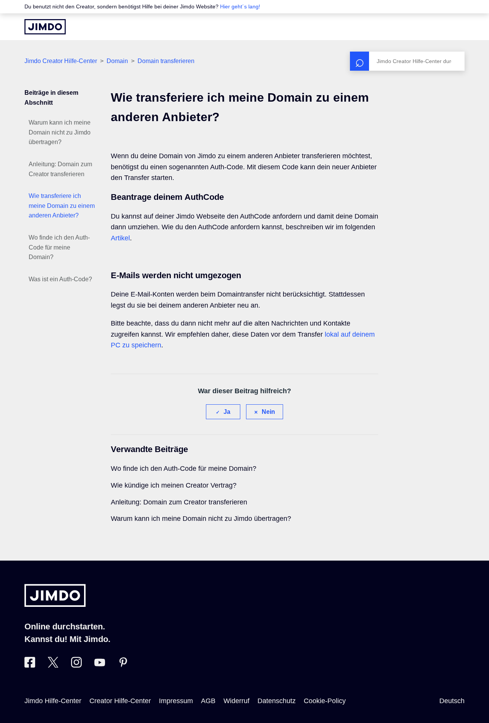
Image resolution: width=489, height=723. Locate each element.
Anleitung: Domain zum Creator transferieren (60, 169)
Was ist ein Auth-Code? (60, 279)
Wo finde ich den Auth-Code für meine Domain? (59, 247)
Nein (268, 412)
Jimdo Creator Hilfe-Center (60, 61)
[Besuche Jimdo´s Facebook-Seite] (29, 665)
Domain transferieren (166, 61)
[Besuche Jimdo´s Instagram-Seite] (76, 665)
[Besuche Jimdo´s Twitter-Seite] (53, 665)
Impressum (176, 701)
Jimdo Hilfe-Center (52, 701)
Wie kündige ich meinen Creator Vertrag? (173, 485)
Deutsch (452, 701)
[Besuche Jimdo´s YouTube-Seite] (99, 665)
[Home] (45, 26)
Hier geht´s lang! (240, 6)
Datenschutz (276, 701)
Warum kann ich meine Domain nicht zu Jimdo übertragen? (60, 132)
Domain (117, 61)
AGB (208, 701)
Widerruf (236, 701)
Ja (226, 412)
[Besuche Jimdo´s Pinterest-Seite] (123, 665)
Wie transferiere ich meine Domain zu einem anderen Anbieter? (62, 206)
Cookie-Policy (325, 701)
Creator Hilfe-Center (120, 701)
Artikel (120, 238)
